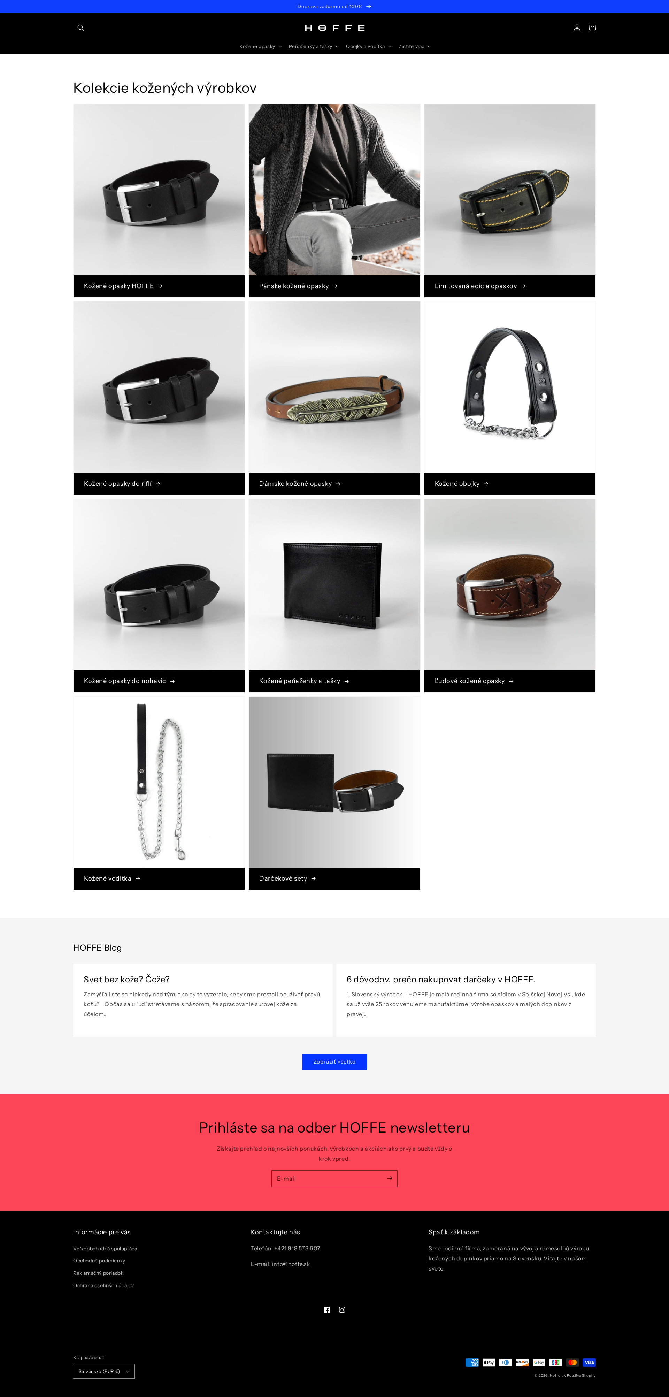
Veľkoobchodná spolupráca (105, 1248)
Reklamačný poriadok (98, 1273)
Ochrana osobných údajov (103, 1285)
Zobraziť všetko (335, 1061)
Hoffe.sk (558, 1375)
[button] (81, 28)
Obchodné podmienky (99, 1261)
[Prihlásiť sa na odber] (389, 1178)
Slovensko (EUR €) (99, 1371)
